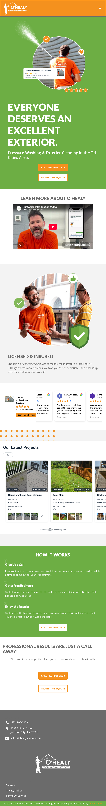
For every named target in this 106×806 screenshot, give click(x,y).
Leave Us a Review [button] (26, 415)
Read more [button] (44, 417)
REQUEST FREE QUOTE (53, 177)
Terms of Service (16, 795)
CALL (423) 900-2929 (53, 167)
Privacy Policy (14, 790)
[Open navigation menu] (100, 8)
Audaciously (95, 803)
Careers (10, 785)
